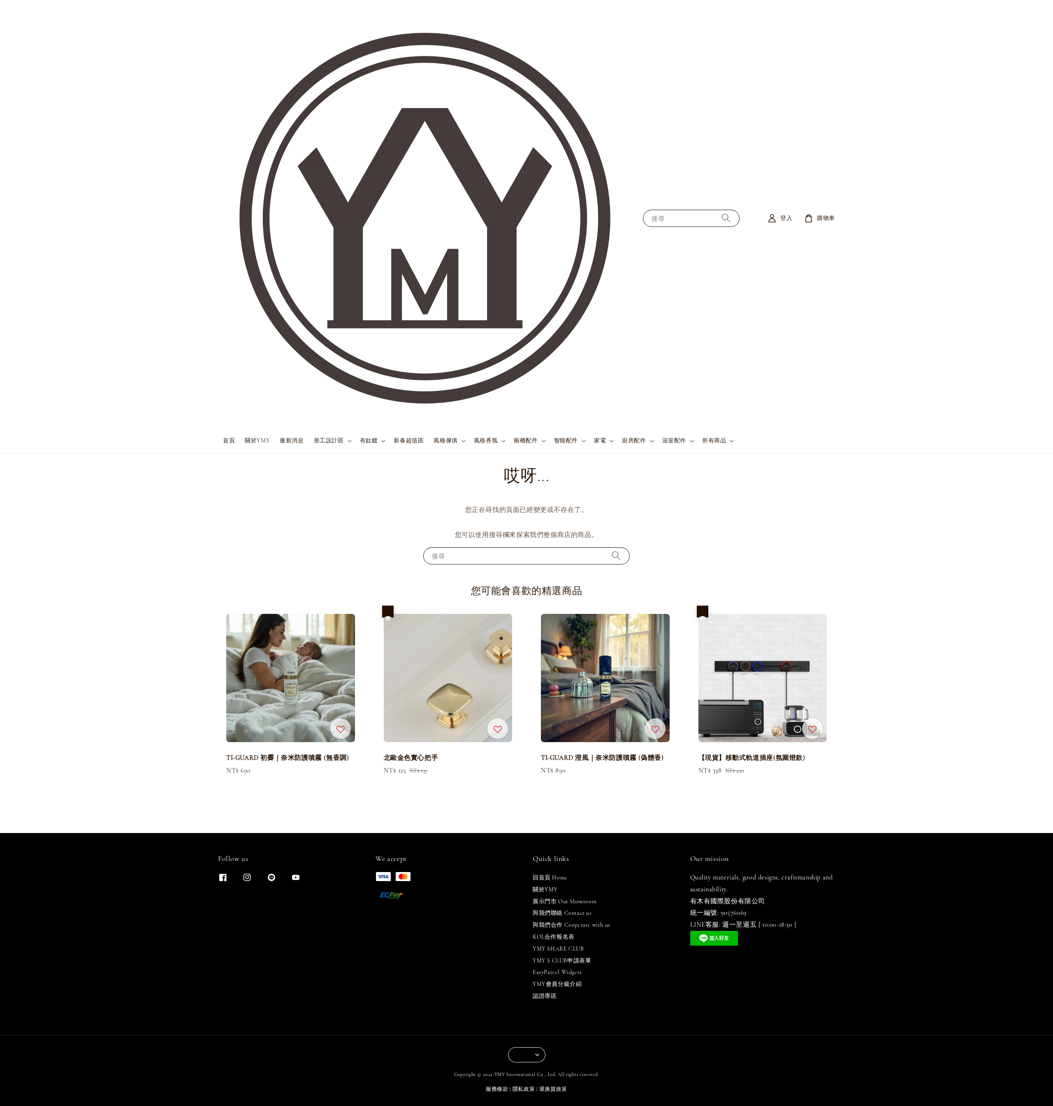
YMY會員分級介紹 (557, 984)
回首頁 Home (550, 877)
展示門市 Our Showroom (564, 901)
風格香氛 (486, 440)
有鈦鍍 (369, 440)
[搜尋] (726, 218)
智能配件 (566, 440)
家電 (600, 440)
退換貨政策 (553, 1089)
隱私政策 (524, 1089)
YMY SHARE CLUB (558, 948)
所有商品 (714, 440)
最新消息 (292, 440)
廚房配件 (634, 440)
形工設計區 (329, 440)
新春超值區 (409, 440)
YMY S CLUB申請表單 (562, 960)
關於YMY (257, 440)
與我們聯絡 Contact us (562, 912)
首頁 (229, 440)
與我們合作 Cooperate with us (571, 924)
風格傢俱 (445, 440)
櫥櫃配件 (526, 440)
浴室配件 (674, 440)
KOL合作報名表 (554, 936)
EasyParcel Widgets (557, 972)
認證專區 (545, 996)
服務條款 (497, 1089)
